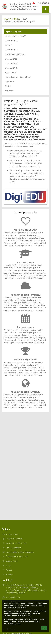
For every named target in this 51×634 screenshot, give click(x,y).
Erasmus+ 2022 (11, 59)
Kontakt (9, 570)
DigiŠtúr (8, 86)
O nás (8, 565)
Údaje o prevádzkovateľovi (17, 556)
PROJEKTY (31, 21)
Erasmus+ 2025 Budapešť (15, 36)
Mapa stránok (11, 561)
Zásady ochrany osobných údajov (20, 552)
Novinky (9, 574)
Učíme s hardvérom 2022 (15, 54)
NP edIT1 (8, 45)
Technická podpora (14, 538)
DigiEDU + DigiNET (13, 31)
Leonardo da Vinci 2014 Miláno (17, 77)
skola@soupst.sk (13, 597)
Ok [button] (44, 628)
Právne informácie (13, 547)
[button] (45, 9)
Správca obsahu (12, 534)
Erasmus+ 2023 (11, 49)
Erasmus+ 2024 (11, 40)
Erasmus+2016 (11, 72)
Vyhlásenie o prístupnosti (16, 543)
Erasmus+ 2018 (11, 68)
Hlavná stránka (12, 19)
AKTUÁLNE (9, 90)
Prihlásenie (43, 3)
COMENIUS (9, 81)
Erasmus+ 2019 (11, 63)
